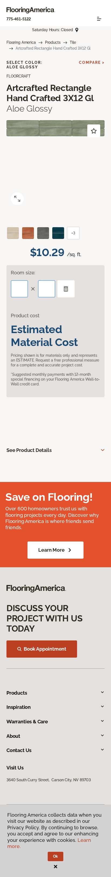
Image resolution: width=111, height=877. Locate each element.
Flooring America (21, 42)
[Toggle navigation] (99, 18)
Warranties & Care (27, 721)
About (13, 736)
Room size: (23, 272)
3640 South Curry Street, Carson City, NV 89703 (48, 780)
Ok (55, 856)
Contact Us (19, 750)
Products (53, 42)
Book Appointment (45, 649)
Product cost (25, 315)
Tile (73, 42)
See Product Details (29, 450)
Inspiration (18, 707)
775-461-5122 (18, 19)
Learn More (51, 550)
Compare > (92, 62)
